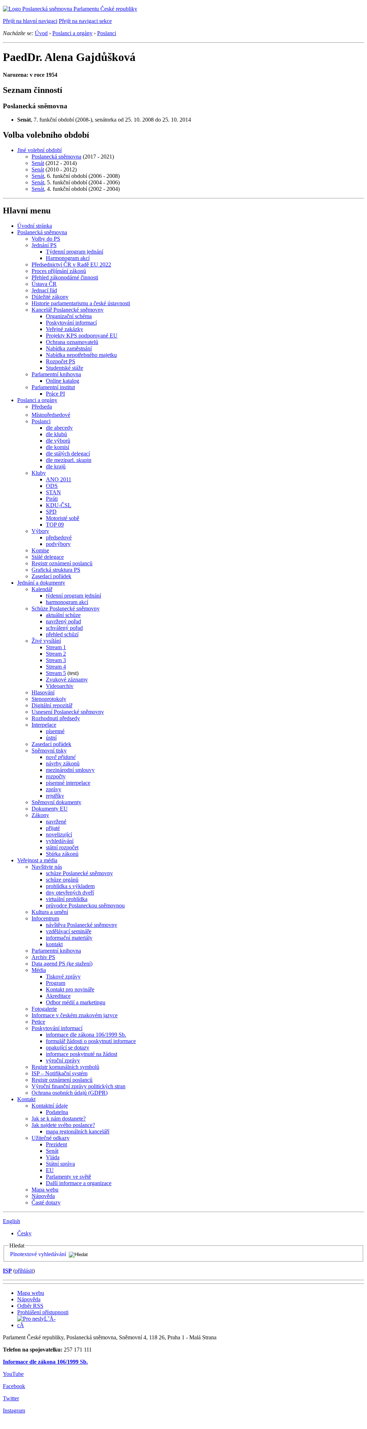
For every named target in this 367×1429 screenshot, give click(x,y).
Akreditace (58, 996)
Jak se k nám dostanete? (59, 1119)
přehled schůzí (62, 634)
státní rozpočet (62, 847)
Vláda (52, 1157)
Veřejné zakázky (64, 329)
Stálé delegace (48, 557)
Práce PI (55, 394)
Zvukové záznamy (67, 679)
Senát (38, 163)
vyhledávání (59, 841)
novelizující (59, 834)
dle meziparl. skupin (68, 460)
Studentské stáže (64, 368)
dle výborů (58, 441)
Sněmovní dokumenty (56, 802)
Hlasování (43, 692)
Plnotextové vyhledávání (38, 1254)
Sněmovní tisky (49, 750)
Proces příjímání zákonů (59, 271)
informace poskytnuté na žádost (81, 1054)
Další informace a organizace (78, 1183)
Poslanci (106, 33)
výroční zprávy (63, 1060)
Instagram (14, 1410)
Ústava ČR (44, 284)
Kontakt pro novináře (70, 989)
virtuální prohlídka (66, 899)
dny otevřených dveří (70, 893)
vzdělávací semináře (68, 931)
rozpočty (56, 776)
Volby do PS (46, 239)
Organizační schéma (69, 316)
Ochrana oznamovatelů (72, 342)
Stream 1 (56, 647)
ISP (7, 1271)
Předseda (42, 407)
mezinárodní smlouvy (70, 770)
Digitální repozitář (52, 705)
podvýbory (58, 544)
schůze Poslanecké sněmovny (79, 873)
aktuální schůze (63, 615)
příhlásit (24, 1271)
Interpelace (44, 725)
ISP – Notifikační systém (59, 1073)
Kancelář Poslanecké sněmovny (68, 310)
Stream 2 (56, 654)
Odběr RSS (30, 1306)
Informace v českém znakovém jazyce (75, 1015)
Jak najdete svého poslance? (63, 1125)
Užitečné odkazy (51, 1138)
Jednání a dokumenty (41, 583)
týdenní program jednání (73, 596)
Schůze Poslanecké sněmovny (66, 608)
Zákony (40, 815)
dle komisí (57, 447)
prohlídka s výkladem (70, 886)
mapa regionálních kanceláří (77, 1131)
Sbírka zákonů (62, 854)
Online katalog (62, 381)
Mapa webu (45, 1190)
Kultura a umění (50, 912)
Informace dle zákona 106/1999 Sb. (45, 1362)
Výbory (40, 531)
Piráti (52, 499)
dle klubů (56, 434)
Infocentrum (45, 918)
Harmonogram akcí (68, 258)
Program (55, 983)
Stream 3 (56, 660)
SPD (51, 512)
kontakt (54, 944)
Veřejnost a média (37, 860)
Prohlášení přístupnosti (42, 1312)
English (11, 1221)
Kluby (39, 473)
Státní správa (60, 1164)
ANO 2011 (58, 479)
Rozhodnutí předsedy (56, 718)
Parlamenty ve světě (68, 1177)
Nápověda (43, 1196)
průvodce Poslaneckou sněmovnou (85, 905)
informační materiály (69, 938)
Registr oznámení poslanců (62, 563)
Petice (38, 1022)
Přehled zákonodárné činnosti (65, 277)
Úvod (41, 33)
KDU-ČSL (58, 505)
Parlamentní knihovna (56, 374)
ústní (51, 738)
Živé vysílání (46, 641)
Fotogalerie (44, 1009)
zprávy (53, 789)
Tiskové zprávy (63, 976)
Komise (40, 550)
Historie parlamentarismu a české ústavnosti (81, 303)
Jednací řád (44, 290)
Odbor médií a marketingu (75, 1002)
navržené (56, 822)
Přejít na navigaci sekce (85, 21)
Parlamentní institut (53, 387)
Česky (24, 1233)
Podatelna (57, 1112)
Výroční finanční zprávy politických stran (78, 1086)
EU (50, 1170)
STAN (53, 492)
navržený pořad (63, 621)
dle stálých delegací (68, 454)
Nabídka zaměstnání (69, 348)
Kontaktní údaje (50, 1106)
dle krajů (56, 466)
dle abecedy (59, 428)
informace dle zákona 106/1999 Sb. (86, 1035)
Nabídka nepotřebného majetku (81, 355)
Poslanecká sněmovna (56, 157)
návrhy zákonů (63, 763)
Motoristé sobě (62, 518)
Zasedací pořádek (51, 576)
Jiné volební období (39, 150)
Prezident (56, 1144)
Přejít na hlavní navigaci (30, 21)
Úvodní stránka (34, 226)
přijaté (53, 828)
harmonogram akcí (67, 602)
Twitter (11, 1398)
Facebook (14, 1386)
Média (39, 970)
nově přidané (61, 757)
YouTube (13, 1374)
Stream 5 (56, 673)
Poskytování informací (71, 323)
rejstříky (55, 796)
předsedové (59, 537)
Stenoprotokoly (49, 699)
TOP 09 (55, 525)
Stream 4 (56, 667)
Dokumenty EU (50, 809)
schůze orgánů (62, 880)
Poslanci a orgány (72, 33)
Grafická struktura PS (56, 570)
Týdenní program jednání (74, 252)
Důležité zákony (50, 297)
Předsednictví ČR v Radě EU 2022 (71, 264)
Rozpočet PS (60, 361)
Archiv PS (43, 957)
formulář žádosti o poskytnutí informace (91, 1041)
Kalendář (42, 589)
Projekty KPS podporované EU (82, 336)
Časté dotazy (46, 1202)
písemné (55, 731)
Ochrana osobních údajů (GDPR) (70, 1093)
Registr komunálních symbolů (65, 1067)
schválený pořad (64, 628)
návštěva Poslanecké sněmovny (81, 925)
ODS (52, 486)
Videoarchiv (59, 686)
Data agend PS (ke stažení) (62, 964)
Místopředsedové (51, 415)
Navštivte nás (47, 867)
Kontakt (26, 1099)
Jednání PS (44, 245)
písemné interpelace (68, 783)
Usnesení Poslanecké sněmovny (68, 712)
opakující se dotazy (67, 1047)
